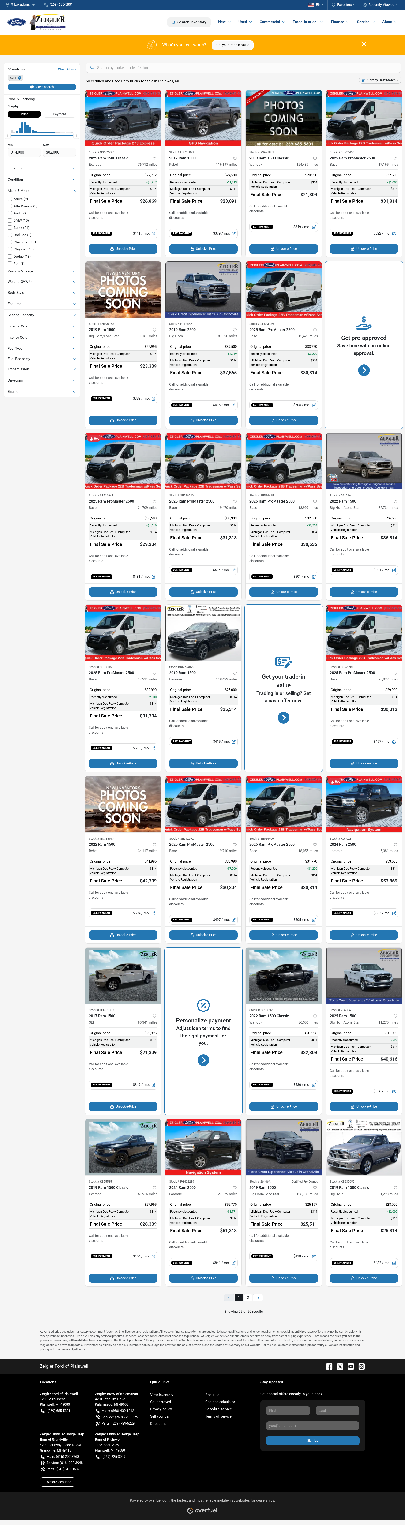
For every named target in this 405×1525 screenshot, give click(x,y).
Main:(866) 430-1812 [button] (117, 1411)
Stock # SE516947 (101, 495)
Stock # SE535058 (101, 667)
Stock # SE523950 (342, 667)
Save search (45, 87)
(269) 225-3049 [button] (113, 1457)
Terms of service (218, 1416)
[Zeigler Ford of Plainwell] (37, 22)
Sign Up (312, 1440)
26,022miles (388, 679)
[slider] (8, 136)
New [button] (222, 22)
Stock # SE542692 (181, 838)
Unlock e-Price (126, 248)
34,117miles (148, 851)
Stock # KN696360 (101, 324)
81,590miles (228, 336)
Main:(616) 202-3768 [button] (62, 1457)
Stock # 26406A (259, 1181)
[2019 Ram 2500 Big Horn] (203, 289)
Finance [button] (337, 22)
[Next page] (258, 1297)
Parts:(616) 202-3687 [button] (62, 1469)
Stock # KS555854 (101, 1181)
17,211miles (148, 679)
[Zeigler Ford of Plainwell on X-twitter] (338, 1366)
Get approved (160, 1402)
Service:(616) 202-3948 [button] (64, 1463)
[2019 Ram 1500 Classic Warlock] (284, 118)
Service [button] (363, 22)
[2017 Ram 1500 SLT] (123, 976)
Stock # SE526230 (181, 495)
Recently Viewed (381, 5)
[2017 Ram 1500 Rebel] (203, 118)
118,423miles (227, 679)
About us (212, 1395)
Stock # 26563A (340, 1010)
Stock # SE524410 (342, 152)
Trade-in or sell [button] (305, 22)
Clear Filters (67, 69)
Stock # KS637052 (342, 1181)
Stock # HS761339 (101, 1010)
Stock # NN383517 (101, 838)
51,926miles (148, 1194)
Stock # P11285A (180, 324)
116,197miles (227, 164)
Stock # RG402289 (181, 1181)
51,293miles (388, 1194)
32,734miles (388, 508)
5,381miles (389, 851)
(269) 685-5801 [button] (61, 4)
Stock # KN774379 (181, 667)
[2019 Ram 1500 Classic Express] (123, 1147)
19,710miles (228, 851)
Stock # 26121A (340, 495)
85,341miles (148, 1022)
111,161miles (147, 336)
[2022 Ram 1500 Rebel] (123, 804)
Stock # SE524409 (261, 838)
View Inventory (161, 1395)
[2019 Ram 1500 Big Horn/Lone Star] (123, 289)
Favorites (344, 5)
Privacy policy (161, 1409)
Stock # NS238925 (261, 1010)
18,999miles (308, 508)
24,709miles (148, 508)
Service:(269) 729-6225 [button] (119, 1417)
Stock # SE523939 (261, 324)
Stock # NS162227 (101, 152)
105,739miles (307, 1194)
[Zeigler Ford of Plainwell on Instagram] (359, 1366)
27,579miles (228, 1194)
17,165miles (388, 164)
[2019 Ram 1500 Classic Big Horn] (364, 1147)
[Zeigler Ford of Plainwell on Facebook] (327, 1366)
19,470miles (228, 508)
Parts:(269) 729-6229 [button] (118, 1423)
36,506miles (308, 1022)
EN (318, 5)
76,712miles (148, 164)
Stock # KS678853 (261, 152)
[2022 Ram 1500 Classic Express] (123, 118)
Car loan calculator (220, 1402)
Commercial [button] (270, 22)
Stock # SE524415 (261, 495)
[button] (22, 4)
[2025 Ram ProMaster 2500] (364, 118)
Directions (158, 1424)
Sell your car (160, 1416)
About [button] (387, 22)
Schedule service (218, 1409)
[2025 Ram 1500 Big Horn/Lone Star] (364, 976)
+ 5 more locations (57, 1482)
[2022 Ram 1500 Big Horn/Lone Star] (364, 461)
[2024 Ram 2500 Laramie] (364, 804)
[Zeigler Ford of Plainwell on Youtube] (349, 1366)
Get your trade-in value (232, 45)
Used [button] (242, 22)
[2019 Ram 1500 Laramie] (203, 633)
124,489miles (307, 164)
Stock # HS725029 (181, 152)
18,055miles (308, 851)
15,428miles (308, 336)
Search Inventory (191, 22)
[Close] (364, 44)
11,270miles (388, 1022)
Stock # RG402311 (342, 838)
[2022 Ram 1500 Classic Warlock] (284, 976)
